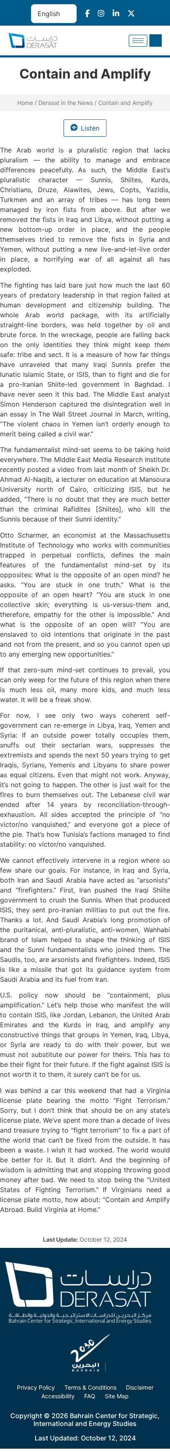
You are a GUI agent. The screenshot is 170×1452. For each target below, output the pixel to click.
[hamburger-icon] (138, 41)
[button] (155, 40)
